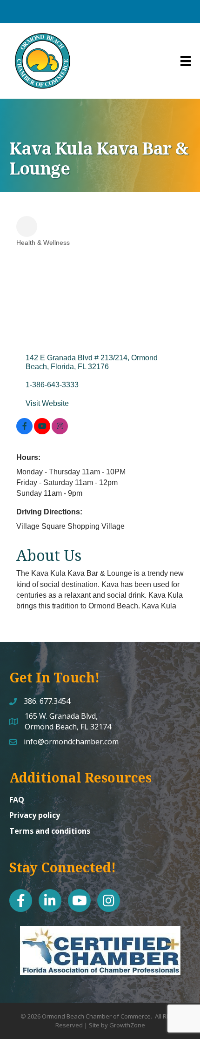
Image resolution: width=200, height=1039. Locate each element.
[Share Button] (26, 226)
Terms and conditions (49, 831)
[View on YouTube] (42, 432)
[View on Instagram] (60, 432)
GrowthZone (127, 1025)
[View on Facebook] (24, 432)
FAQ (16, 800)
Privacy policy (34, 815)
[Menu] (185, 61)
